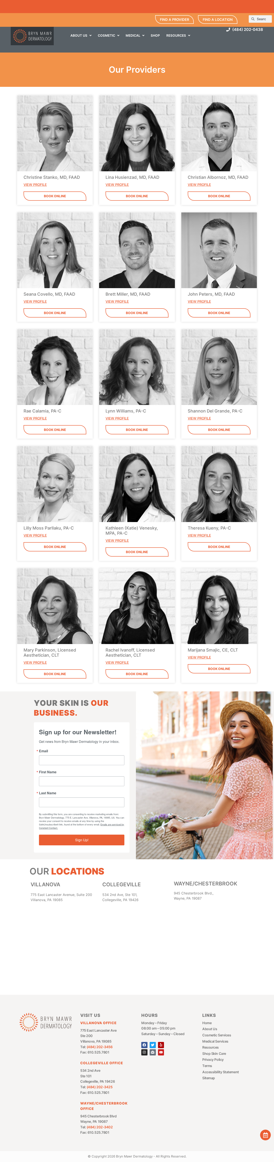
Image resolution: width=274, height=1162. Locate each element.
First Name (48, 772)
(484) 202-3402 (100, 1127)
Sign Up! (81, 839)
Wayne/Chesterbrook (205, 884)
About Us (209, 1029)
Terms (207, 1066)
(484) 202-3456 (100, 1047)
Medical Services (215, 1041)
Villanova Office (98, 1023)
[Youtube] (161, 1052)
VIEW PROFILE (35, 184)
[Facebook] (144, 1045)
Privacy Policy (213, 1059)
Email (43, 751)
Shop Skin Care (214, 1053)
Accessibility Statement (220, 1072)
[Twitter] (153, 1045)
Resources (210, 1047)
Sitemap (208, 1078)
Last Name (47, 793)
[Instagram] (144, 1052)
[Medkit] (153, 1052)
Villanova (45, 884)
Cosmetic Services (216, 1035)
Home (206, 1023)
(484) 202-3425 (100, 1087)
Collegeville (121, 884)
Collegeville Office (101, 1063)
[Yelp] (161, 1045)
